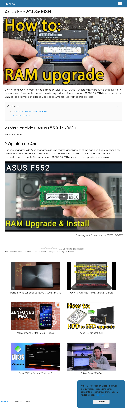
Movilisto (10, 3)
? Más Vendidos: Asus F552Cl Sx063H (29, 111)
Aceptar (101, 401)
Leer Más (101, 395)
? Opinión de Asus (21, 115)
